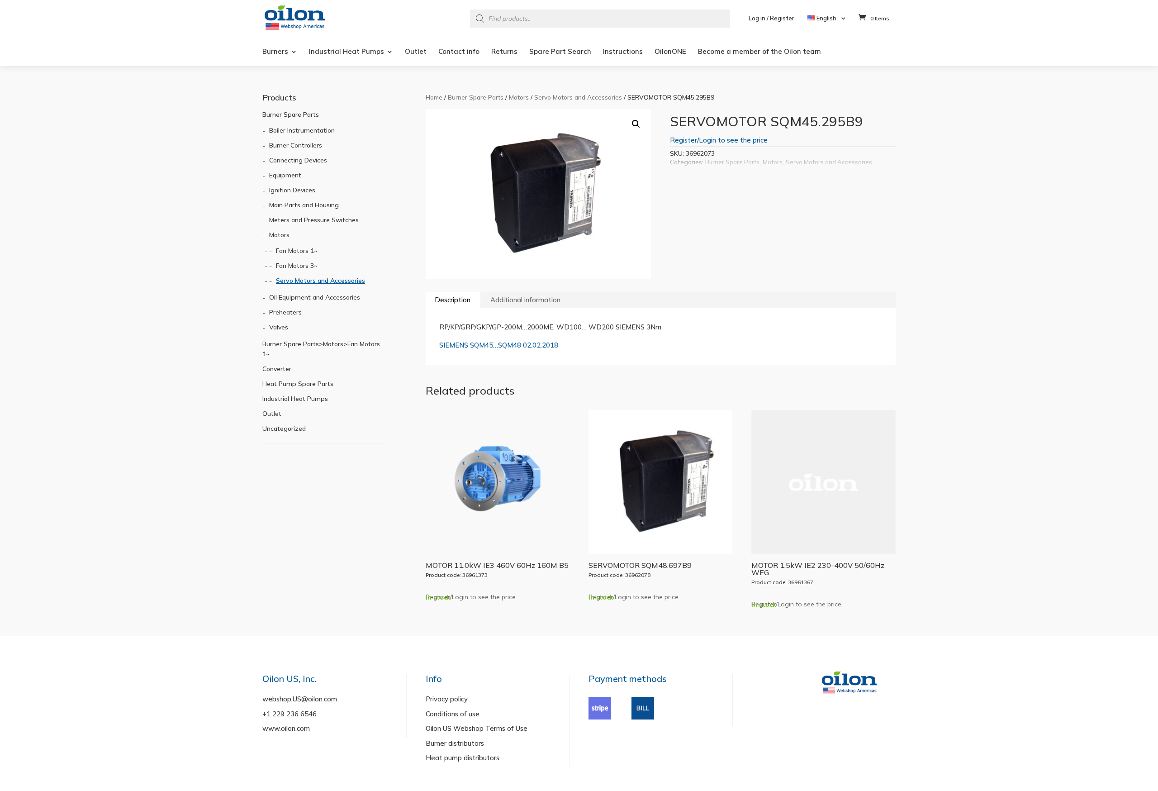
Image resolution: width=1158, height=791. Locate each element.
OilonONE (670, 52)
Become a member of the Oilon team (759, 52)
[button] (636, 124)
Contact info (458, 52)
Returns (504, 52)
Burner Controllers (295, 145)
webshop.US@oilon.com (299, 699)
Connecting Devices (298, 160)
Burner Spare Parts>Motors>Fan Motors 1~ (321, 349)
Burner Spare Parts (475, 97)
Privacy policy (447, 699)
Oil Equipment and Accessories (314, 297)
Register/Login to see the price (719, 140)
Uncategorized (284, 428)
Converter (276, 369)
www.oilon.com (286, 728)
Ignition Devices (292, 190)
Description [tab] (452, 299)
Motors (519, 97)
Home (434, 97)
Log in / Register (771, 18)
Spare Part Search (560, 52)
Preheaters (285, 312)
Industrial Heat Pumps (346, 52)
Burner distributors (455, 743)
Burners (275, 52)
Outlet (416, 52)
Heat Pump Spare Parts (297, 384)
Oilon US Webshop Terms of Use (476, 728)
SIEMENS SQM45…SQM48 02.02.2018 (498, 345)
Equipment (285, 175)
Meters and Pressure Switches (314, 220)
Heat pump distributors (462, 757)
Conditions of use (452, 714)
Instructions (623, 52)
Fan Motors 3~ (297, 266)
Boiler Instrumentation (302, 130)
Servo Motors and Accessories (578, 97)
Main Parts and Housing (304, 205)
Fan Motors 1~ (297, 251)
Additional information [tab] (525, 299)
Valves (278, 327)
